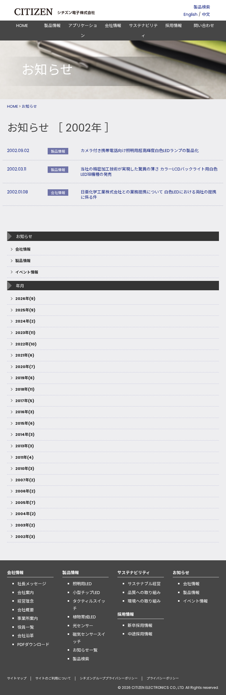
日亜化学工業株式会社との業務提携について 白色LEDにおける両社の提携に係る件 (148, 194)
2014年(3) (24, 434)
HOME (22, 25)
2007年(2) (25, 480)
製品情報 (52, 25)
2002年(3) (25, 536)
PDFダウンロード (33, 644)
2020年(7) (25, 367)
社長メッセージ (31, 584)
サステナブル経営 (144, 584)
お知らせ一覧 (85, 650)
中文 (206, 14)
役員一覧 (25, 627)
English (190, 14)
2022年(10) (25, 344)
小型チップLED (86, 593)
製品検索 (202, 7)
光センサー (83, 626)
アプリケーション (82, 30)
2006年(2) (25, 491)
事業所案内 (27, 618)
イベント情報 (26, 272)
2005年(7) (25, 502)
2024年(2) (25, 321)
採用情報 (173, 25)
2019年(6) (24, 378)
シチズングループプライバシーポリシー (109, 678)
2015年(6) (24, 423)
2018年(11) (24, 389)
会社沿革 (25, 636)
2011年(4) (24, 457)
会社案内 (25, 593)
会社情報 (113, 25)
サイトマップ (16, 678)
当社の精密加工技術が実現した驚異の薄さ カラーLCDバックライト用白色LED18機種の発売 (149, 171)
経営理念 (25, 601)
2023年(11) (25, 332)
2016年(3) (24, 412)
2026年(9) (25, 298)
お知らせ (29, 106)
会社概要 (25, 610)
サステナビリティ (143, 30)
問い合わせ (204, 25)
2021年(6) (24, 355)
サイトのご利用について (53, 678)
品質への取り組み (144, 593)
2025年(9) (25, 310)
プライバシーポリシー (163, 678)
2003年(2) (25, 525)
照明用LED (82, 584)
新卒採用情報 (140, 625)
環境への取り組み (144, 601)
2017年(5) (24, 401)
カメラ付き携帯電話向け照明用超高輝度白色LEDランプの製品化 (140, 150)
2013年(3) (24, 446)
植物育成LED (84, 617)
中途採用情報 (140, 634)
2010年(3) (24, 468)
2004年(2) (25, 514)
